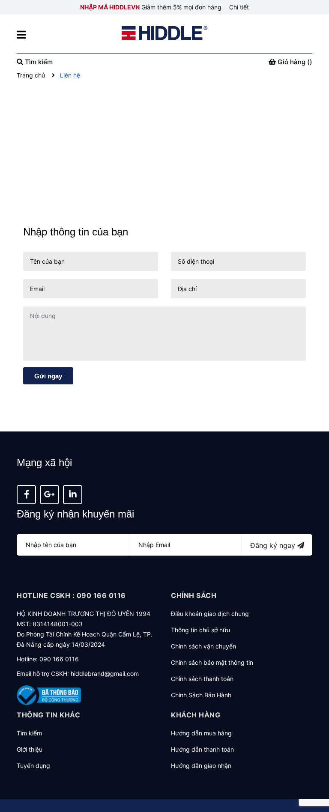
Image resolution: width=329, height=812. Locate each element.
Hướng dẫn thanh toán (202, 749)
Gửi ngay (48, 376)
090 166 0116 (59, 659)
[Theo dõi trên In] (72, 494)
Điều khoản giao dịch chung (210, 613)
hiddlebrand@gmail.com (105, 673)
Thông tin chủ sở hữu (200, 630)
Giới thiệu (29, 749)
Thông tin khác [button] (48, 715)
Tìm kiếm (29, 733)
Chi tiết (239, 7)
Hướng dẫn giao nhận (201, 765)
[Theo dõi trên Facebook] (26, 494)
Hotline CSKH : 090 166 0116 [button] (71, 595)
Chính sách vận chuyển (203, 646)
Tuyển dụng (33, 765)
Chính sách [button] (193, 595)
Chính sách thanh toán (202, 678)
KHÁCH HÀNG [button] (195, 715)
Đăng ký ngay (273, 545)
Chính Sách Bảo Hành (201, 695)
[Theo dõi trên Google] (49, 494)
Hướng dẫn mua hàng (201, 733)
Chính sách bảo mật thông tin (212, 662)
